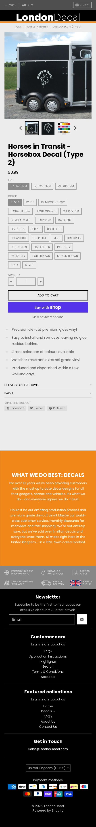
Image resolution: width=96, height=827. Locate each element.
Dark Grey (18, 256)
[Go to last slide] (21, 128)
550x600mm (42, 186)
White (30, 202)
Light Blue (54, 229)
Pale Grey (63, 247)
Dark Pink (64, 220)
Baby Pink (44, 220)
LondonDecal (54, 806)
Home (18, 26)
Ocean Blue (18, 238)
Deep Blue (39, 238)
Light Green (19, 247)
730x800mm (66, 186)
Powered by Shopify (48, 810)
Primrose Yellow (53, 202)
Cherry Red (71, 211)
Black (15, 202)
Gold (14, 265)
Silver (29, 265)
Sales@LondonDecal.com (48, 749)
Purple (35, 229)
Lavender (17, 229)
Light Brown (41, 256)
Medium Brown (67, 256)
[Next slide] (75, 128)
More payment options (48, 317)
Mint (57, 238)
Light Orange (46, 211)
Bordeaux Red (21, 220)
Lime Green (74, 238)
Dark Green (42, 247)
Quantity (14, 275)
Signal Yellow (20, 211)
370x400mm (19, 186)
